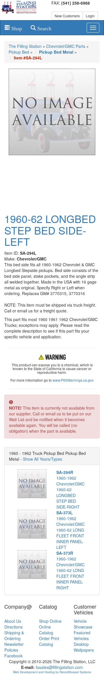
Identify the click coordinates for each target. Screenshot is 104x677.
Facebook (13, 656)
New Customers (67, 15)
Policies (11, 650)
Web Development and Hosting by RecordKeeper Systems (52, 672)
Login (90, 15)
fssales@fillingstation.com (59, 667)
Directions (13, 627)
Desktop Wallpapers (84, 647)
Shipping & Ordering (14, 635)
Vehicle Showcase (83, 624)
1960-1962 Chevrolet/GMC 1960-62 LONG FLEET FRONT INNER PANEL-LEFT (70, 530)
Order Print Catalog (49, 641)
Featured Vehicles (82, 635)
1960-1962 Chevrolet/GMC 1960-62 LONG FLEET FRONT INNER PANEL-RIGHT (70, 570)
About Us (12, 621)
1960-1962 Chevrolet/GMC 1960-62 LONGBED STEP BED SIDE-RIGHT (70, 489)
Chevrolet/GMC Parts (65, 46)
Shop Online (50, 621)
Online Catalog (46, 629)
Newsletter (14, 644)
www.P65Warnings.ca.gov (73, 380)
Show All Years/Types (42, 459)
